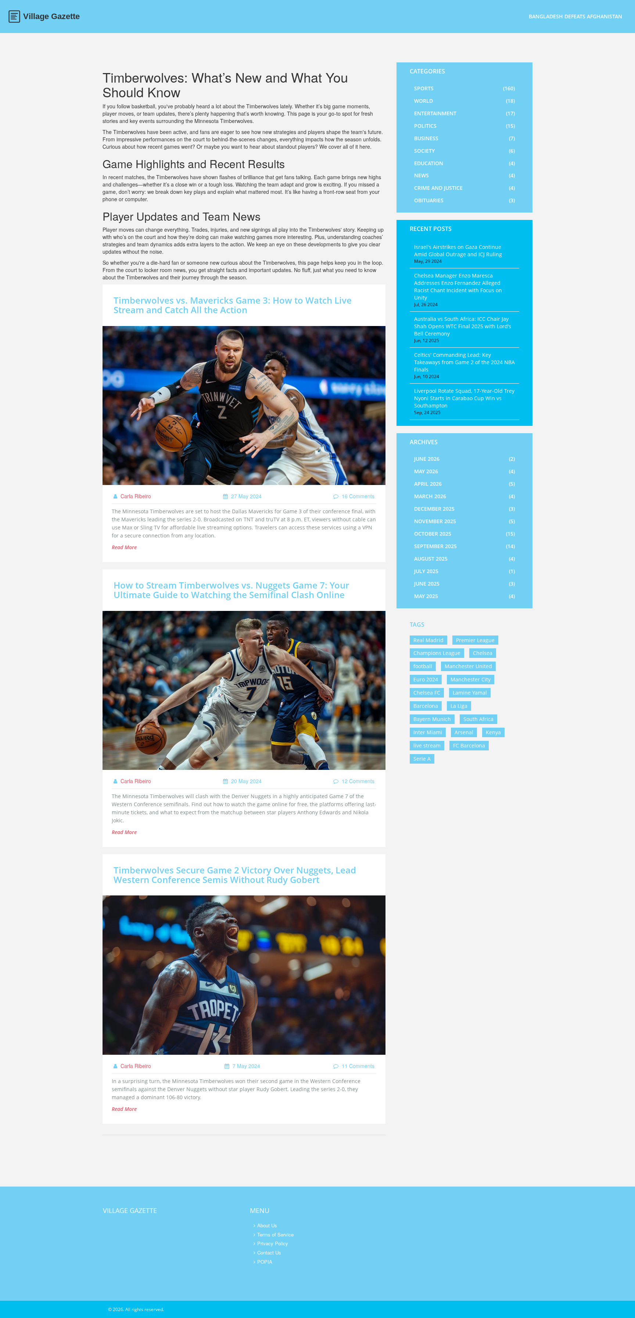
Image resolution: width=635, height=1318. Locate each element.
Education (464, 163)
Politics (464, 125)
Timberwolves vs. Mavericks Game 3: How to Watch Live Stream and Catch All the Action (233, 305)
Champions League (436, 652)
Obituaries (464, 200)
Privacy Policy (272, 1243)
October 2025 (464, 533)
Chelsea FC (426, 692)
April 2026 (464, 483)
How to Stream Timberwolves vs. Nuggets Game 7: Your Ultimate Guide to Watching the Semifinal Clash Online (231, 590)
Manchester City (471, 679)
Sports (464, 88)
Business (464, 138)
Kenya (493, 732)
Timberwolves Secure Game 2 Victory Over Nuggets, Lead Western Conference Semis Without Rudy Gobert (235, 875)
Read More (124, 547)
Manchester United (468, 666)
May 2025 (464, 596)
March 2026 (464, 496)
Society (464, 150)
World (464, 100)
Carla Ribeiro (135, 496)
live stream (427, 745)
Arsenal (464, 732)
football (422, 666)
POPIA (264, 1261)
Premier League (475, 640)
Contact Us (269, 1252)
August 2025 (464, 558)
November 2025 (464, 521)
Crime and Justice (464, 187)
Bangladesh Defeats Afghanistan (575, 16)
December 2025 (464, 508)
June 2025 (464, 583)
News (464, 175)
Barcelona (425, 705)
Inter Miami (427, 732)
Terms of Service (275, 1234)
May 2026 (464, 471)
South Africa (478, 719)
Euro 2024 (425, 679)
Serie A (422, 758)
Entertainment (464, 113)
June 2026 (464, 458)
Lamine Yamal (470, 692)
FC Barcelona (469, 745)
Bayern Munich (432, 719)
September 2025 (464, 546)
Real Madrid (428, 640)
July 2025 (464, 571)
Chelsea (482, 652)
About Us (267, 1225)
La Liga (459, 705)
